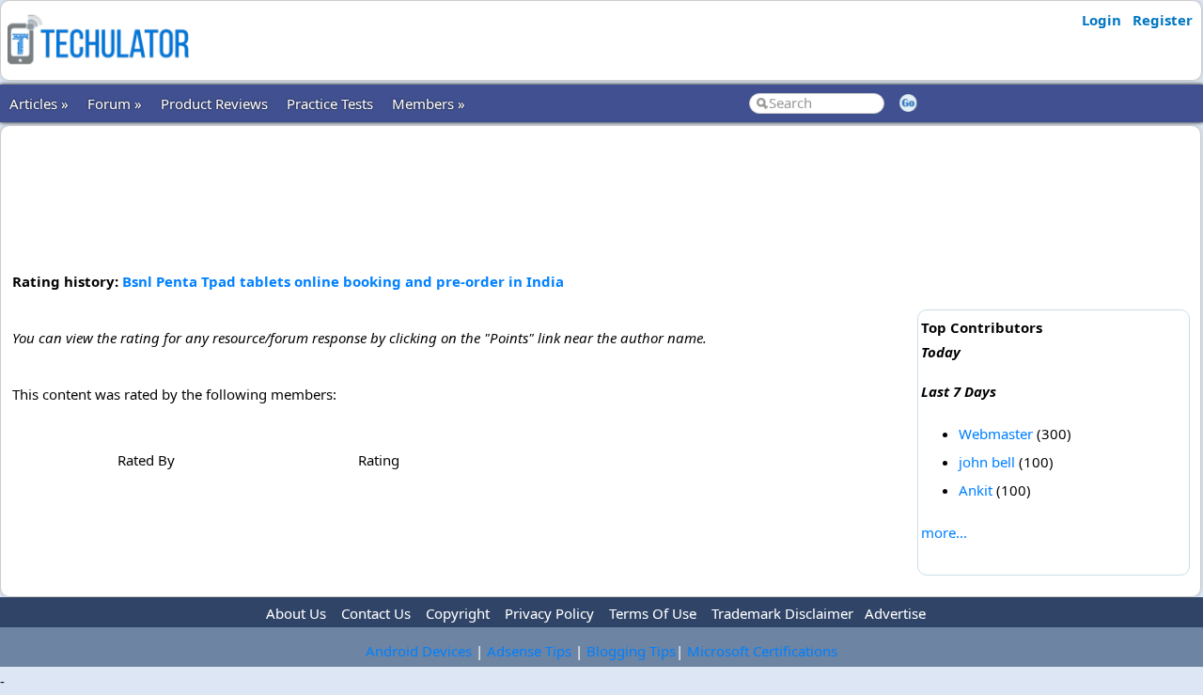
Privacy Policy (549, 613)
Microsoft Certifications (762, 650)
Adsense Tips (529, 650)
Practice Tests (330, 103)
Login (1101, 19)
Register (1163, 19)
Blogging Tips (631, 650)
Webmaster (996, 433)
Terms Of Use (652, 613)
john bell (987, 461)
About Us (296, 613)
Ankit (975, 490)
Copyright (458, 613)
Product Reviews (214, 103)
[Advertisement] (461, 196)
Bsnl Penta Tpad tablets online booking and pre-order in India (343, 281)
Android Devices (419, 650)
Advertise (895, 613)
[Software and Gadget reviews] (98, 69)
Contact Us (376, 613)
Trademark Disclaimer (782, 613)
